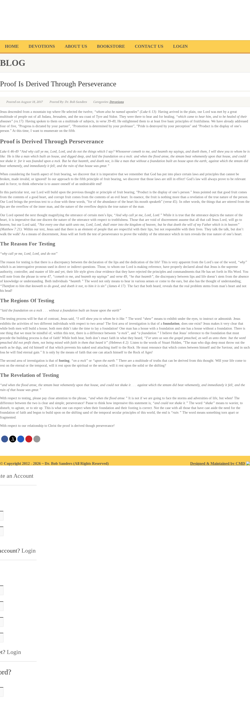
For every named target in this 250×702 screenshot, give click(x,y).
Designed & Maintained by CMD (217, 463)
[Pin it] (28, 439)
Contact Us (149, 46)
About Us (76, 46)
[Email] (36, 439)
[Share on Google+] (20, 439)
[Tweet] (12, 439)
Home (12, 46)
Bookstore (111, 46)
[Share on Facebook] (4, 439)
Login (180, 46)
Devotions (42, 46)
